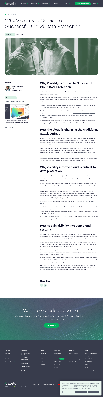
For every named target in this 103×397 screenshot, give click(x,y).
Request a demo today (46, 267)
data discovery (51, 250)
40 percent (48, 107)
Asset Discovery (25, 370)
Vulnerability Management (24, 358)
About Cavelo (57, 353)
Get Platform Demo (83, 3)
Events (56, 356)
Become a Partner (74, 356)
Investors (56, 367)
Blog (42, 356)
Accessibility (88, 361)
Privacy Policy (88, 356)
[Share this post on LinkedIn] (41, 285)
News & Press (57, 361)
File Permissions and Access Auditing (26, 367)
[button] (25, 3)
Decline (80, 391)
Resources (43, 353)
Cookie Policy (36, 384)
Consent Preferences (48, 384)
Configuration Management (24, 362)
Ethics (86, 364)
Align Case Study (73, 361)
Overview (7, 353)
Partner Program (73, 353)
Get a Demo (8, 358)
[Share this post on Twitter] (45, 285)
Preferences (68, 391)
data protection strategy (62, 259)
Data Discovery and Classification (26, 354)
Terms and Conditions (91, 353)
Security (87, 367)
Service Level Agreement (91, 370)
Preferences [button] (87, 388)
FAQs (42, 358)
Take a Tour (8, 356)
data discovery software (55, 242)
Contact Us (57, 364)
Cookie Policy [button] (93, 386)
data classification (48, 269)
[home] (10, 3)
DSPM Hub (43, 364)
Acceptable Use (89, 358)
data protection (82, 152)
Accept (93, 391)
